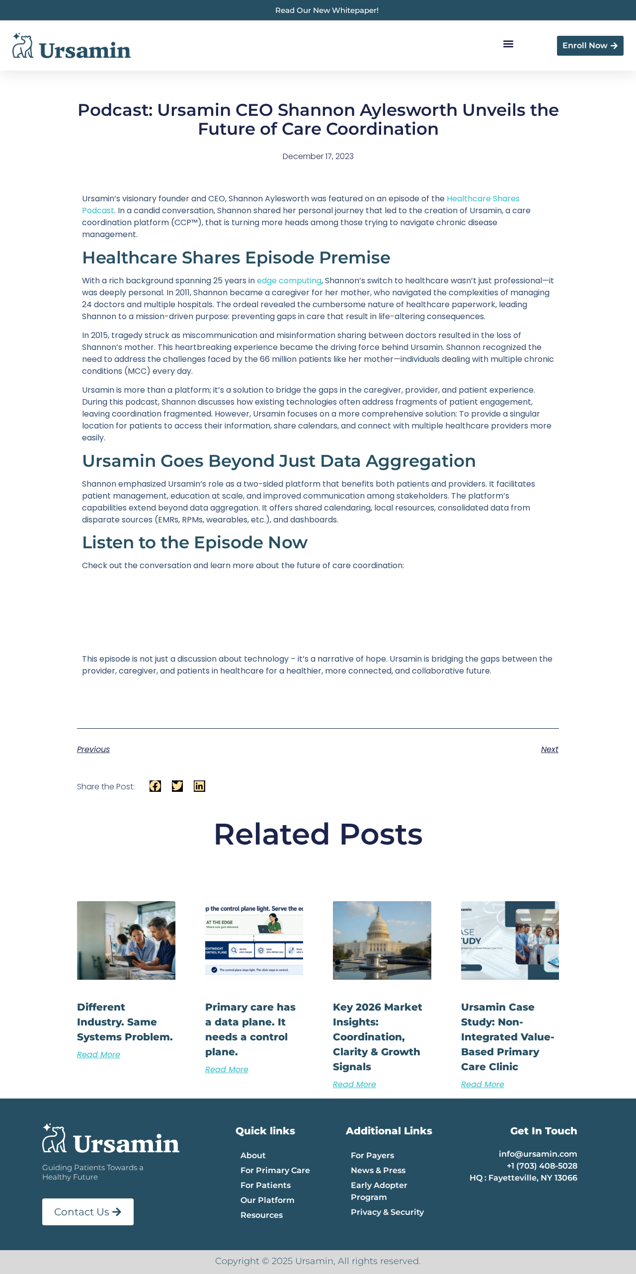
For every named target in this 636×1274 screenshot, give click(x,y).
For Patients (265, 1185)
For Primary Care (275, 1170)
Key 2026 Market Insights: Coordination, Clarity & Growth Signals (377, 1037)
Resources (261, 1215)
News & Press (378, 1170)
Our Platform (267, 1200)
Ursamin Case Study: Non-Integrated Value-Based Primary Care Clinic (508, 1037)
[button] (508, 44)
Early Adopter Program (379, 1191)
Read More (98, 1055)
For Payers (372, 1155)
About (253, 1155)
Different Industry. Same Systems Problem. (125, 1022)
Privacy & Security (387, 1212)
